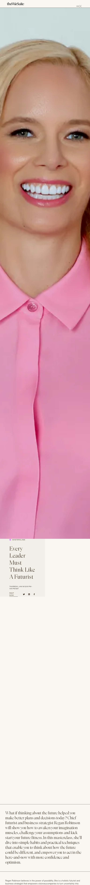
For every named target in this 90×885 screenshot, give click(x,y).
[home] (15, 3)
